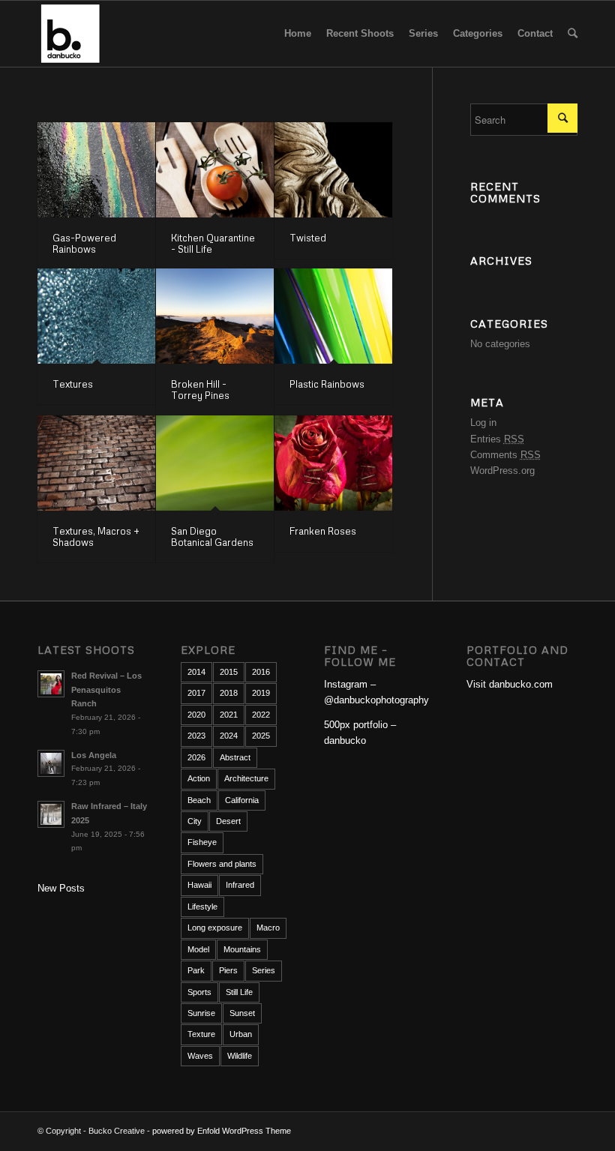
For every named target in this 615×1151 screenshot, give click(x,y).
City (195, 821)
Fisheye (202, 842)
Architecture (246, 778)
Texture (201, 1034)
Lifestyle (203, 906)
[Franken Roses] (333, 463)
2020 (197, 714)
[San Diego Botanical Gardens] (215, 463)
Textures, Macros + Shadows (96, 536)
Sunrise (201, 1013)
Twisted (308, 238)
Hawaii (200, 884)
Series (263, 970)
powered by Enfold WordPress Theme (221, 1130)
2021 (229, 714)
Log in (483, 422)
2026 (197, 757)
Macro (268, 927)
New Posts (61, 888)
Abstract (235, 757)
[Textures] (96, 316)
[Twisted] (333, 169)
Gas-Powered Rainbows (84, 243)
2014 (197, 671)
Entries (497, 439)
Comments (505, 454)
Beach (199, 800)
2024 (229, 735)
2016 (261, 671)
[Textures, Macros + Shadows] (96, 463)
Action (199, 778)
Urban (241, 1034)
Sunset (242, 1013)
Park (196, 970)
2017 (197, 692)
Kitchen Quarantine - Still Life (213, 243)
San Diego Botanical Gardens (212, 536)
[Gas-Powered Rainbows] (96, 169)
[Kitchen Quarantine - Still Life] (215, 169)
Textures (72, 384)
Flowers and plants (222, 863)
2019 (261, 692)
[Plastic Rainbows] (333, 316)
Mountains (242, 949)
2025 (261, 735)
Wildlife (239, 1055)
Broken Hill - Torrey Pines (200, 389)
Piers (228, 970)
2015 (229, 671)
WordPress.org (502, 470)
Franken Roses (323, 531)
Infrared (240, 884)
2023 (197, 735)
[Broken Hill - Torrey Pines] (215, 316)
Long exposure (215, 927)
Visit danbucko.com (509, 684)
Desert (228, 821)
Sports (200, 992)
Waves (200, 1055)
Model (198, 949)
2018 (229, 692)
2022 (261, 714)
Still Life (239, 992)
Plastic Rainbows (327, 384)
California (242, 800)
